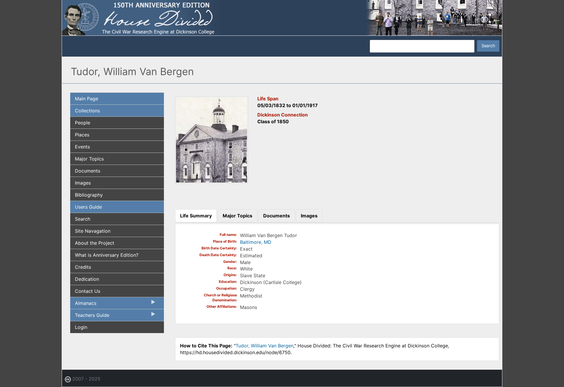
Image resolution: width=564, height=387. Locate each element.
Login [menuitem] (81, 327)
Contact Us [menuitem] (87, 291)
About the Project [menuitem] (94, 243)
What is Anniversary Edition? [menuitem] (106, 255)
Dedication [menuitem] (87, 279)
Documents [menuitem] (87, 171)
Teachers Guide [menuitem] (89, 316)
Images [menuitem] (83, 183)
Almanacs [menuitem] (83, 304)
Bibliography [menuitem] (89, 195)
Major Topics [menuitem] (89, 159)
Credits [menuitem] (83, 267)
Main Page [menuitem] (86, 99)
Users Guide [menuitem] (88, 207)
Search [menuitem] (82, 219)
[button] (211, 182)
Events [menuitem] (82, 147)
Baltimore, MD (255, 242)
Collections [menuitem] (87, 111)
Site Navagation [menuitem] (92, 231)
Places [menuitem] (82, 135)
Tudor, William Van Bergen (264, 346)
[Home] (282, 17)
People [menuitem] (82, 123)
